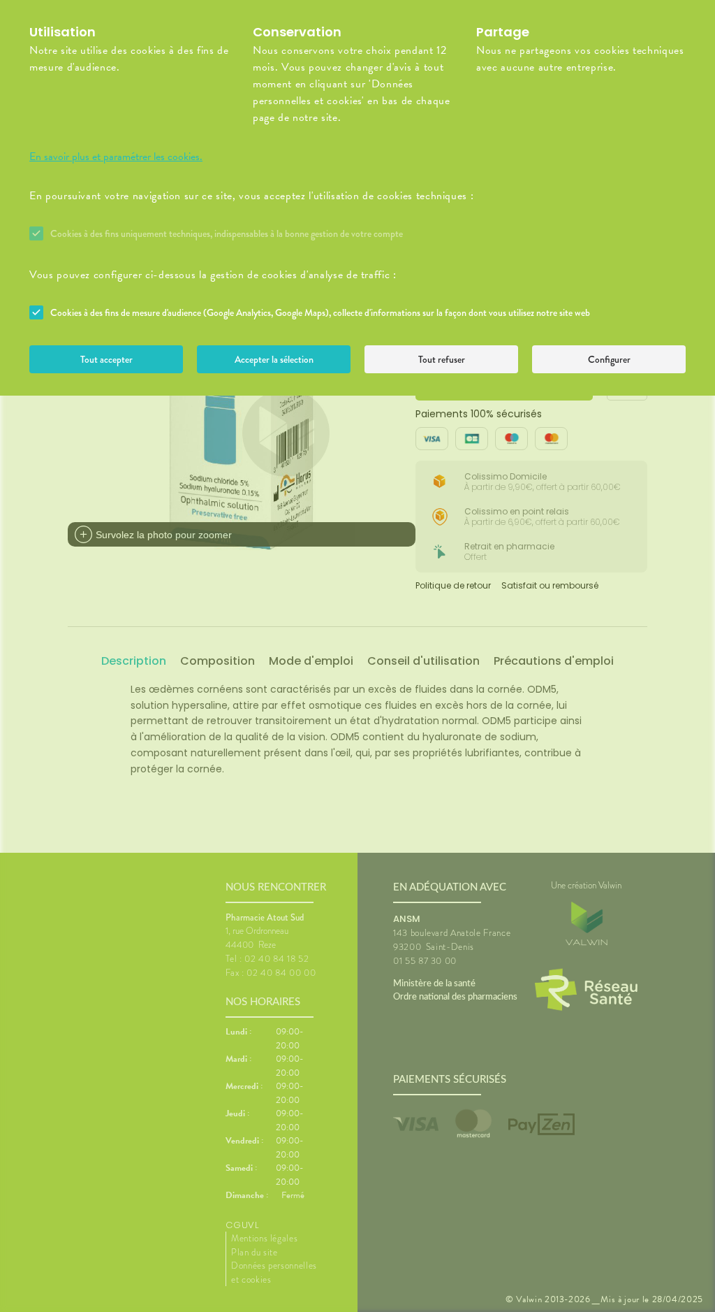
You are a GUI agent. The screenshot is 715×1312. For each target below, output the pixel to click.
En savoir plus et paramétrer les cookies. (115, 156)
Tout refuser (441, 359)
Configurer (609, 359)
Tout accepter (106, 359)
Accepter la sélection (274, 359)
